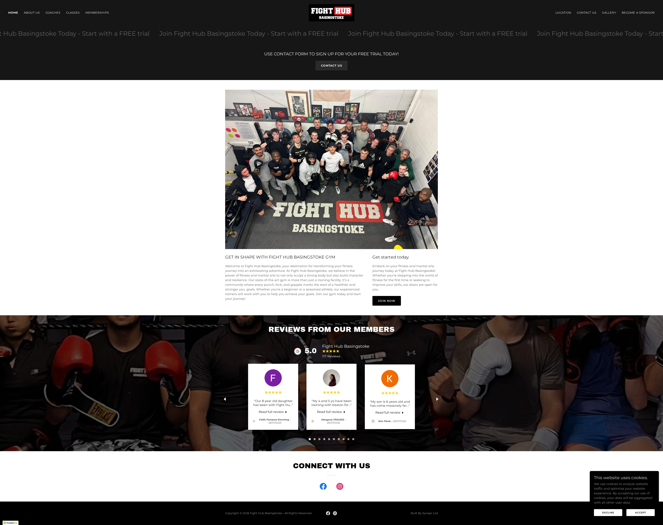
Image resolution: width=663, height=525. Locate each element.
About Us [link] (32, 12)
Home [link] (13, 12)
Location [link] (563, 12)
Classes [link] (73, 12)
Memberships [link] (97, 12)
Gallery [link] (609, 12)
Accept (640, 512)
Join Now (386, 301)
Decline (608, 512)
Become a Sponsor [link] (638, 12)
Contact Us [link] (586, 12)
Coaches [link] (53, 12)
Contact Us (331, 65)
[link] (331, 12)
